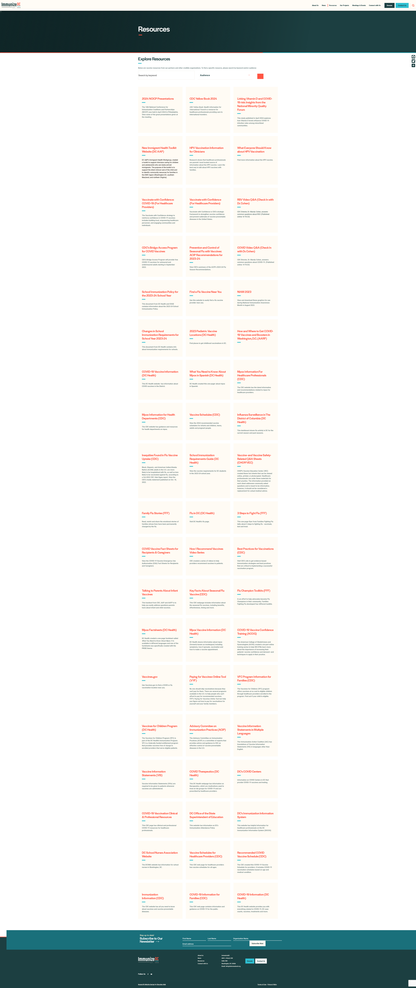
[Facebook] (413, 57)
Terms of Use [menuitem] (262, 984)
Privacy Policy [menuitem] (272, 984)
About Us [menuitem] (315, 5)
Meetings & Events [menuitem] (359, 5)
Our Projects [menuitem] (344, 5)
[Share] (413, 65)
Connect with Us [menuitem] (375, 5)
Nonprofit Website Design (146, 984)
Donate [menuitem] (389, 5)
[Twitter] (413, 61)
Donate (250, 961)
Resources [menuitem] (333, 5)
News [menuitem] (324, 5)
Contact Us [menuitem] (402, 5)
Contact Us (261, 961)
